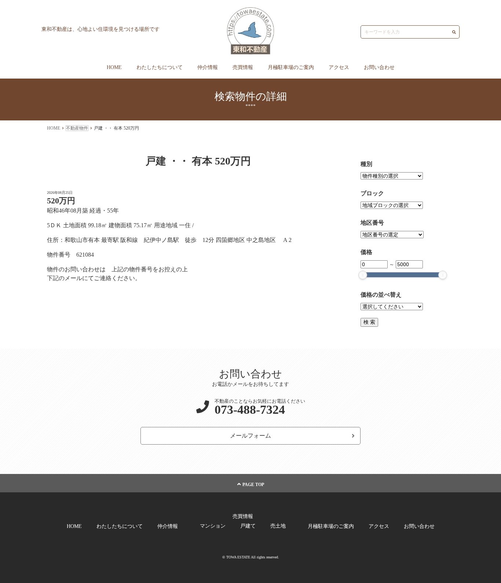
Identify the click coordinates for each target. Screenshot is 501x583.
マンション (213, 526)
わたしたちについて (159, 67)
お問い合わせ (379, 67)
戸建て (248, 526)
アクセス (339, 67)
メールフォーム (250, 435)
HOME (114, 67)
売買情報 (243, 67)
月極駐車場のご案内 (291, 67)
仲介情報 (207, 67)
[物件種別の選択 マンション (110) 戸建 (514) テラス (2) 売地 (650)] (392, 176)
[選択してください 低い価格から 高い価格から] (392, 307)
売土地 (278, 526)
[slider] (362, 275)
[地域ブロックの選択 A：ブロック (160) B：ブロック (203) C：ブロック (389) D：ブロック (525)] (392, 205)
